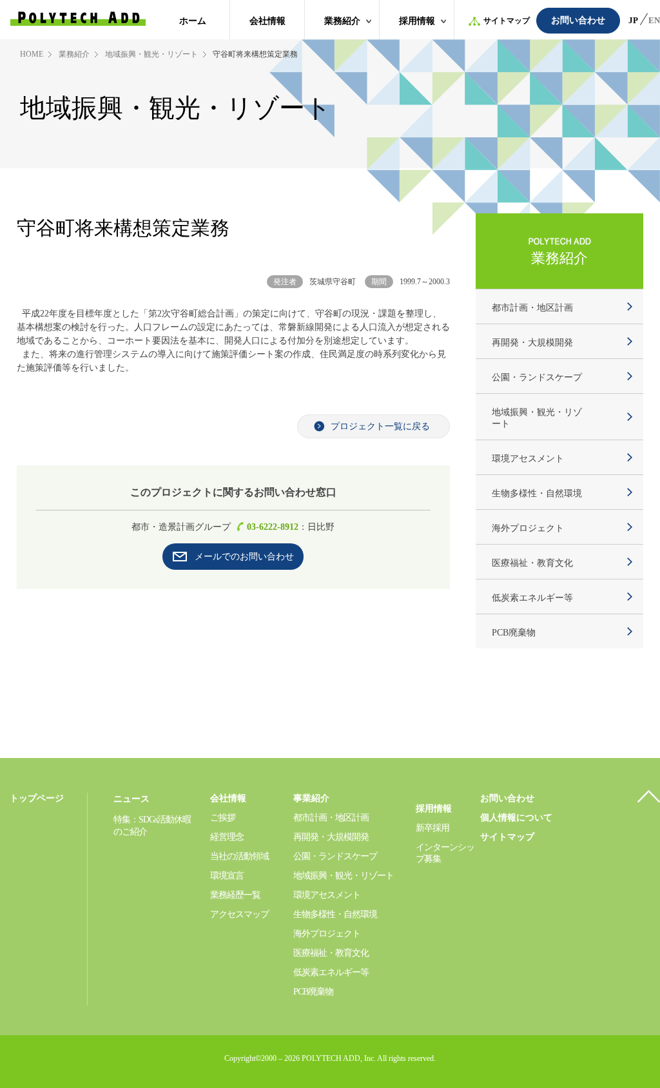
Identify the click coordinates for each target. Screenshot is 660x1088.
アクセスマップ (239, 914)
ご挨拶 (222, 817)
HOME (31, 54)
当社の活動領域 (239, 856)
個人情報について (516, 817)
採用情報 (417, 21)
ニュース (131, 799)
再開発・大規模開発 (532, 342)
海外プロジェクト (528, 528)
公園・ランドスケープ (537, 377)
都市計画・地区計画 (532, 308)
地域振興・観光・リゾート (151, 54)
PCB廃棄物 (514, 632)
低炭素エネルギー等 (532, 598)
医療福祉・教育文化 (532, 563)
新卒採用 (432, 828)
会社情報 (267, 21)
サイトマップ (506, 20)
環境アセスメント (528, 458)
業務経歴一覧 (235, 895)
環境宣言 (227, 875)
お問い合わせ (578, 20)
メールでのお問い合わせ (244, 556)
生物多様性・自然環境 (537, 493)
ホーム (192, 21)
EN (654, 20)
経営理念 (227, 837)
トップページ (37, 798)
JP (633, 20)
